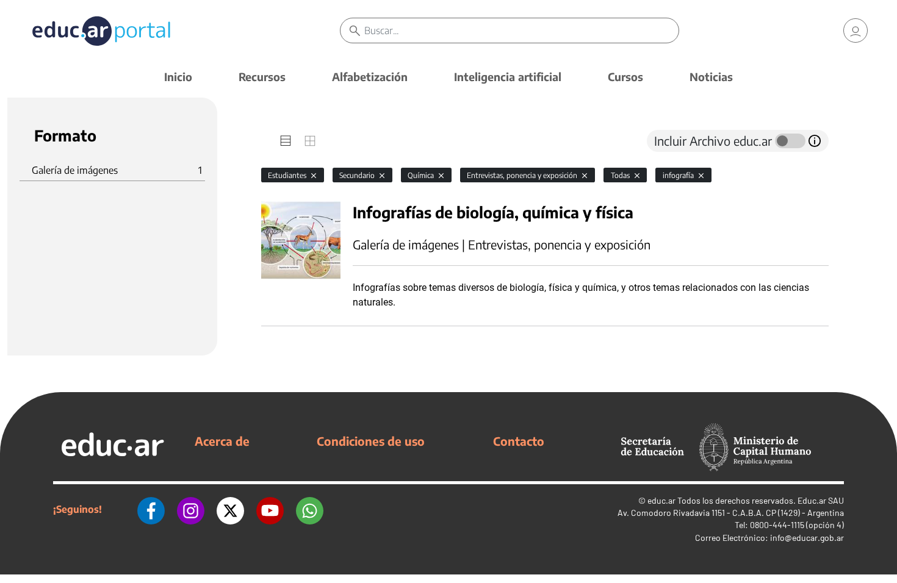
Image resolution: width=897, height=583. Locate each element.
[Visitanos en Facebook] (151, 509)
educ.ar (661, 500)
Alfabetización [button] (370, 77)
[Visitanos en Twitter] (230, 509)
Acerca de (222, 441)
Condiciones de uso (371, 441)
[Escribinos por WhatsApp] (309, 509)
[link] (855, 30)
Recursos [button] (262, 77)
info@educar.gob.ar (807, 537)
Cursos (625, 77)
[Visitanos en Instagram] (190, 509)
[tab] (285, 141)
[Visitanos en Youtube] (270, 509)
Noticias (711, 77)
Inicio (178, 77)
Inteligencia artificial (507, 77)
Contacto (518, 441)
